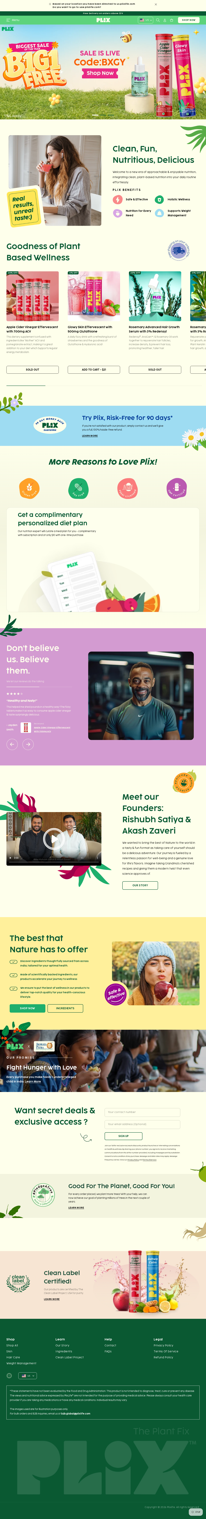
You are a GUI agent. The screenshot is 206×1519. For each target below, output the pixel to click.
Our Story (140, 885)
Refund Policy (163, 1357)
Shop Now (189, 20)
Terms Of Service (166, 1351)
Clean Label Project (70, 1357)
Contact (110, 1345)
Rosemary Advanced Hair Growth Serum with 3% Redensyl (154, 329)
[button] (12, 20)
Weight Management (21, 1363)
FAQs (108, 1351)
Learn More (90, 435)
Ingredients (65, 1008)
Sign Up (123, 1136)
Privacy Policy (133, 1160)
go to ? (86, 7)
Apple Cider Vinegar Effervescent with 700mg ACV (32, 329)
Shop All (12, 1345)
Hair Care (13, 1357)
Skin (9, 1351)
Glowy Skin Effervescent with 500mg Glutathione (90, 329)
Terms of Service (149, 1160)
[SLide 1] (103, 72)
